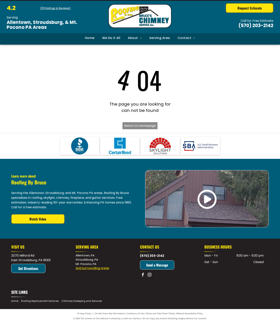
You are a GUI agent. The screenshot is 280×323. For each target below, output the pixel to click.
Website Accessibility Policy (189, 313)
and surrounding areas (92, 268)
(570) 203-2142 (255, 25)
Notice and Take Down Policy (160, 313)
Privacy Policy (84, 313)
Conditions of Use (135, 313)
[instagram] (149, 275)
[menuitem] (89, 38)
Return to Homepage (140, 126)
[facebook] (143, 275)
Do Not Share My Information (110, 313)
